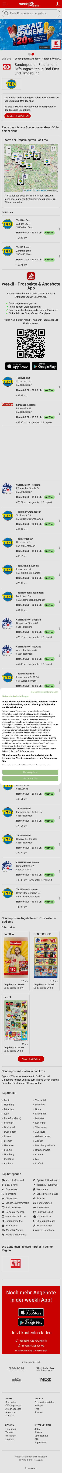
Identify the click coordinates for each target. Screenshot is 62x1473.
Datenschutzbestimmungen (44, 692)
